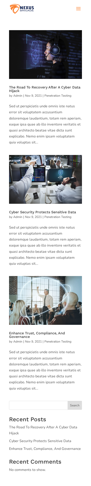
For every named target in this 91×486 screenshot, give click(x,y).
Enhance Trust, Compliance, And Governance (37, 335)
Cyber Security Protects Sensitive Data (42, 212)
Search (75, 405)
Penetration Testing (57, 96)
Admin (17, 96)
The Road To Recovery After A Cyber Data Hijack (44, 89)
